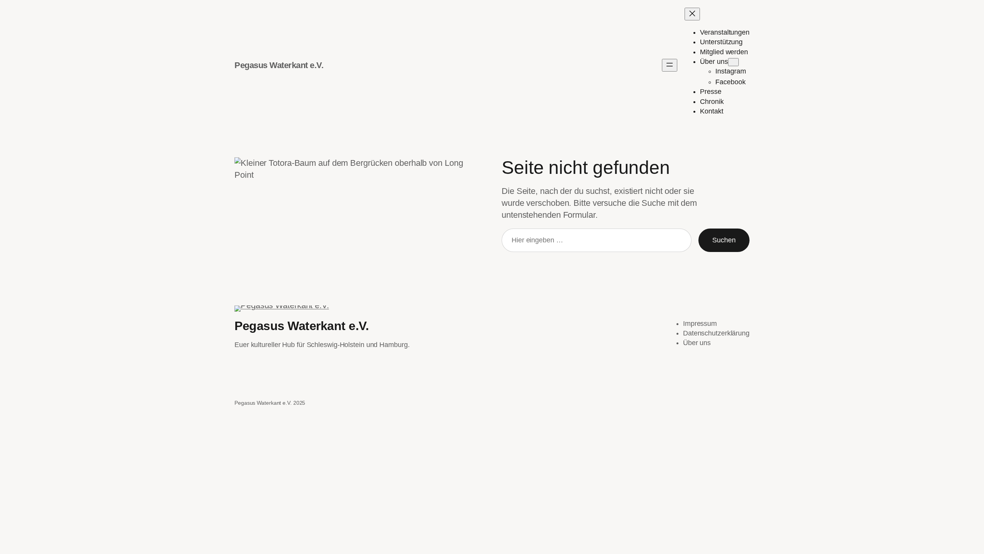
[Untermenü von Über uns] (733, 62)
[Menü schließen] (692, 14)
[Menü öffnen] (669, 65)
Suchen (724, 240)
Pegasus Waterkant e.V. (278, 65)
